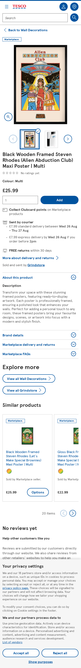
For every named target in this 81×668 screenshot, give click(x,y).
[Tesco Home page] (19, 7)
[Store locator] (74, 6)
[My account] (63, 6)
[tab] (30, 139)
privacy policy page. (15, 588)
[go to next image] (68, 139)
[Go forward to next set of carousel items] (72, 513)
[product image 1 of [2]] (40, 84)
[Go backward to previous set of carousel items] (63, 513)
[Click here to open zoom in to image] (8, 117)
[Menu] (6, 6)
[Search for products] (74, 17)
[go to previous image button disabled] (13, 139)
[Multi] (9, 471)
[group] (27, 458)
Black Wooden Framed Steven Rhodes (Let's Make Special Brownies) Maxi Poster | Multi (23, 458)
